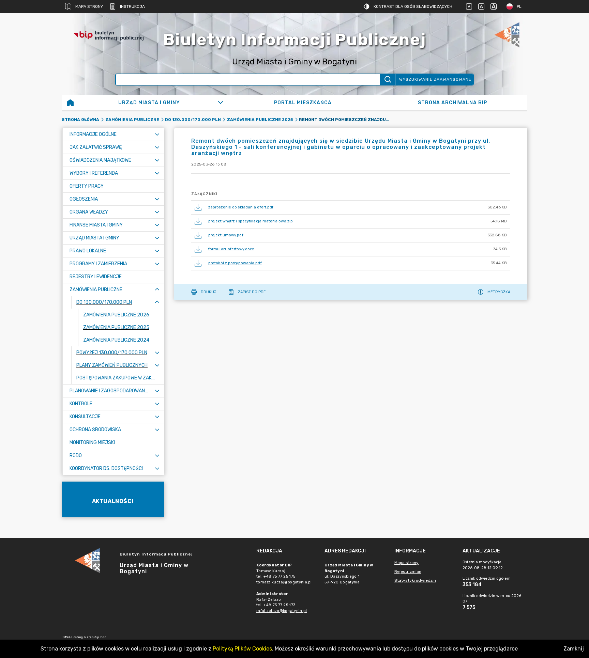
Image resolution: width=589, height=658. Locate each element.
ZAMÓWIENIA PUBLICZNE (132, 119)
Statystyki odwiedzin (415, 580)
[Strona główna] (70, 102)
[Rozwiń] (220, 102)
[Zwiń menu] (157, 289)
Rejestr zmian (407, 571)
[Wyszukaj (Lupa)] (387, 79)
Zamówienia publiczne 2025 (260, 119)
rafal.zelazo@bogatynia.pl (281, 611)
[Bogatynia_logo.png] (506, 35)
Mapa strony (89, 6)
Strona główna (80, 119)
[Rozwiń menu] (157, 134)
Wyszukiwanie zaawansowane (435, 79)
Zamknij (573, 648)
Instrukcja (132, 6)
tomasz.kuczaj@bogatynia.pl (284, 582)
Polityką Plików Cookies (242, 648)
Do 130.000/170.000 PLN (193, 119)
